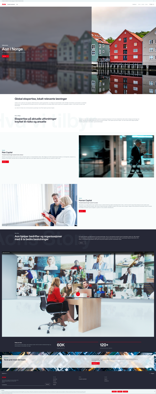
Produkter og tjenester (11, 4)
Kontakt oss (134, 4)
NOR (152, 4)
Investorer (142, 4)
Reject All (120, 391)
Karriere (139, 4)
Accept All (125, 391)
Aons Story (55, 379)
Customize (114, 391)
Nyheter (146, 4)
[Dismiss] (153, 0)
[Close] (155, 391)
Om (17, 4)
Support (105, 379)
